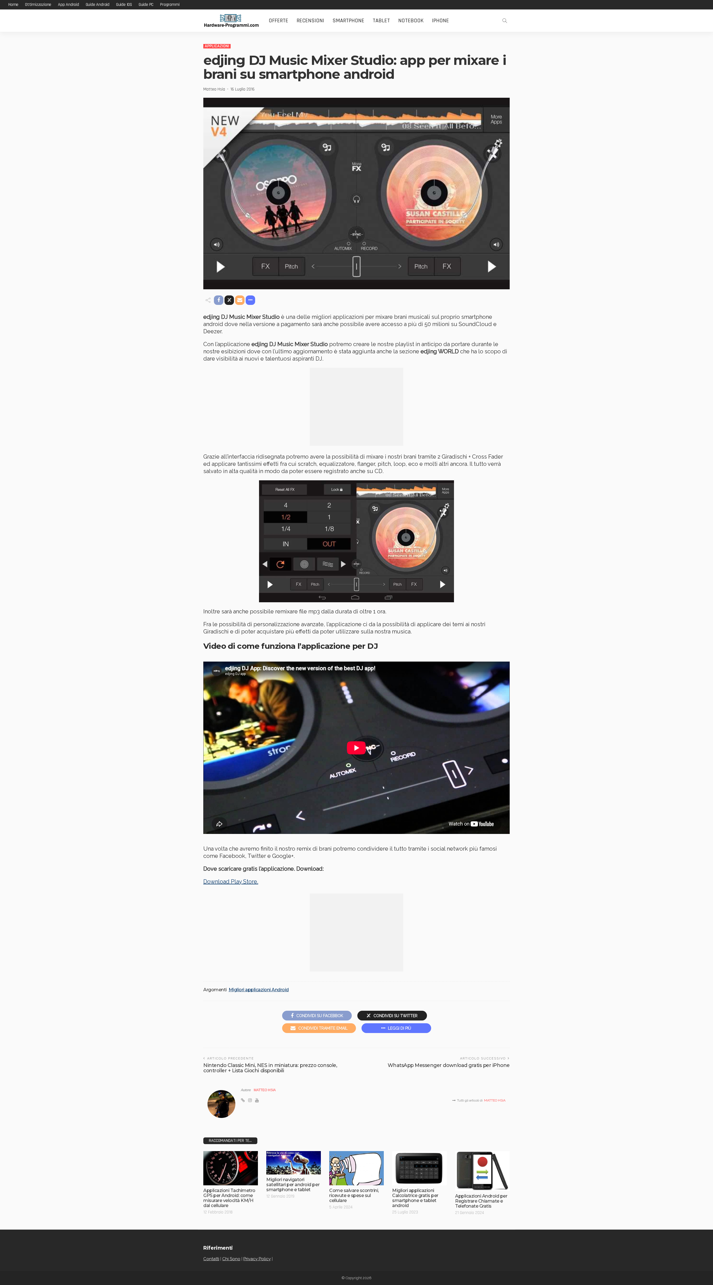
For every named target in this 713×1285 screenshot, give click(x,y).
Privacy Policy (257, 1258)
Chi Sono (231, 1258)
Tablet (381, 20)
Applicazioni (217, 46)
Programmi (169, 5)
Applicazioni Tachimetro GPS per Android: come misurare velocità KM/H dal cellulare (229, 1198)
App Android (68, 5)
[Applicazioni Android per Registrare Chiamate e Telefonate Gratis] (482, 1171)
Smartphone (348, 20)
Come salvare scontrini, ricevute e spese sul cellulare (354, 1195)
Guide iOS (124, 5)
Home (13, 5)
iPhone (440, 20)
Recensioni (310, 20)
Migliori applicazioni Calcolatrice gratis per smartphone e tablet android (415, 1198)
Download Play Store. (230, 881)
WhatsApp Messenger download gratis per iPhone (449, 1065)
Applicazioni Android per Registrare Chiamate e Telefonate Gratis (481, 1201)
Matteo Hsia (214, 89)
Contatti (211, 1258)
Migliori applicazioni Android (259, 989)
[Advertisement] (356, 407)
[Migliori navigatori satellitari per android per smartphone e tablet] (293, 1162)
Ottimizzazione (38, 5)
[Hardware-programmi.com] (231, 21)
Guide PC (146, 5)
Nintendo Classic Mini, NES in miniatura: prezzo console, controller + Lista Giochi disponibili (270, 1067)
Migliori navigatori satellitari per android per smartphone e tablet (292, 1184)
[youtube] (257, 1100)
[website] (243, 1100)
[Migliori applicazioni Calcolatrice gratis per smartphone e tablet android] (419, 1168)
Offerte (278, 20)
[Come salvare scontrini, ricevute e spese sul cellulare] (356, 1168)
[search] (505, 20)
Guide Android (97, 5)
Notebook (411, 20)
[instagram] (250, 1100)
